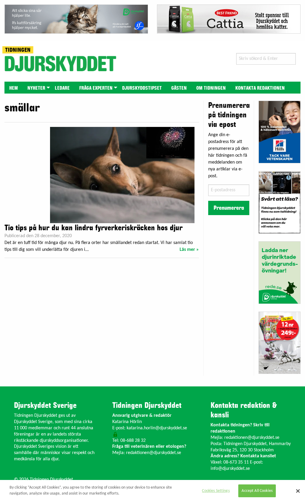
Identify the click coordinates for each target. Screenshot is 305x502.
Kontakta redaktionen (260, 88)
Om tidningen (211, 88)
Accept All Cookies (257, 491)
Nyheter (36, 88)
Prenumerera (229, 208)
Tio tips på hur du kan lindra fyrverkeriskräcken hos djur (93, 227)
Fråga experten (96, 88)
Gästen (179, 88)
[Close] (298, 491)
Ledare (62, 88)
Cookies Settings (215, 491)
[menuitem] (13, 87)
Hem (13, 88)
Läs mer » (189, 249)
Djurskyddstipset (142, 88)
